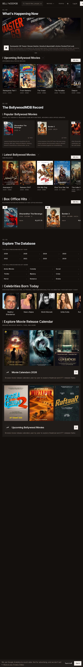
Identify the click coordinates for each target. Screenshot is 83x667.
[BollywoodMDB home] (10, 3)
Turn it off (68, 663)
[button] (41, 35)
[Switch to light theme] (67, 3)
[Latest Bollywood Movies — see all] (38, 154)
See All (76, 60)
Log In (75, 3)
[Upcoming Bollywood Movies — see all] (43, 57)
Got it (78, 663)
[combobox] (33, 4)
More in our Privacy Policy (13, 665)
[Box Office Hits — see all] (29, 199)
